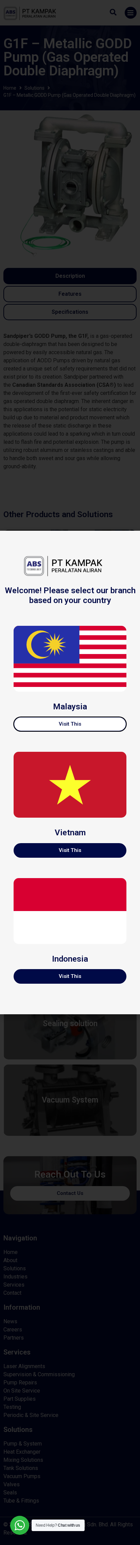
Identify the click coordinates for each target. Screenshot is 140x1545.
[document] (70, 772)
